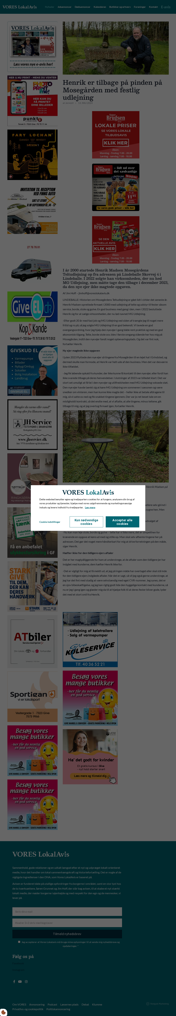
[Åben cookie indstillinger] (3, 1012)
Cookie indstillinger (49, 521)
